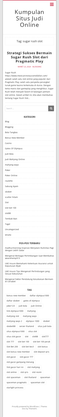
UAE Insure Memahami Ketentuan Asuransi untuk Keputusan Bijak (29, 264)
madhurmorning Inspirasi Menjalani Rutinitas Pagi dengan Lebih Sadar (29, 249)
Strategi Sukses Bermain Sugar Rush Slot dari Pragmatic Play (29, 57)
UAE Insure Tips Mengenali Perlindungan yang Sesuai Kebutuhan (27, 272)
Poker (7, 170)
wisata (8, 235)
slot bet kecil (28, 346)
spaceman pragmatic (17, 382)
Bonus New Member (15, 138)
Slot (7, 202)
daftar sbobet (13, 300)
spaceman (45, 377)
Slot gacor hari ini (15, 367)
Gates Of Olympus (13, 148)
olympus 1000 (32, 321)
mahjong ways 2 (14, 321)
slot (26, 336)
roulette (9, 181)
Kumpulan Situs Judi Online (29, 18)
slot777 (45, 336)
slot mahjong (33, 367)
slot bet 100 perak (41, 341)
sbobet (8, 192)
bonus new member (16, 295)
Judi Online (36, 305)
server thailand (26, 326)
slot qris (24, 372)
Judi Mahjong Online (15, 159)
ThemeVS (33, 408)
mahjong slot (13, 316)
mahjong (31, 311)
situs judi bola (44, 326)
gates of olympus (31, 300)
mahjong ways (12, 165)
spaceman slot (38, 382)
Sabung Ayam (11, 186)
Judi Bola (9, 154)
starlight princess (15, 387)
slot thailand (30, 377)
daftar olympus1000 (39, 295)
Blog (7, 121)
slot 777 (10, 341)
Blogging (37, 67)
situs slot (32, 331)
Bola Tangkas (11, 132)
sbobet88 (11, 326)
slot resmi (37, 372)
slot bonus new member (18, 351)
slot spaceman (13, 377)
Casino (8, 143)
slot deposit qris (41, 351)
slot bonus (43, 346)
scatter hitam (11, 197)
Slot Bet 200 (12, 346)
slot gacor (11, 357)
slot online (12, 372)
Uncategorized (12, 229)
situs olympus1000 (15, 331)
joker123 (11, 305)
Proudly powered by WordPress (25, 406)
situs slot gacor (14, 336)
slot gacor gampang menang (20, 362)
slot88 (8, 213)
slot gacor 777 (26, 357)
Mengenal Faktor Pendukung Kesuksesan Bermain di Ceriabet (29, 280)
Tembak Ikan (11, 219)
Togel (7, 224)
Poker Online (11, 175)
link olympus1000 (15, 311)
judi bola (23, 305)
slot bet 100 (10, 208)
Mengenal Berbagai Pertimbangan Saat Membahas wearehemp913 (29, 257)
